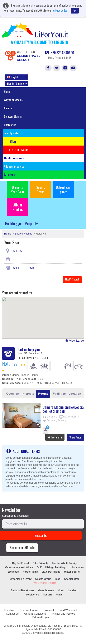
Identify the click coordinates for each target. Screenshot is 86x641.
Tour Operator (11, 133)
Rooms (43, 393)
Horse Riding (30, 571)
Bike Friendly (40, 563)
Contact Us (10, 124)
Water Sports (72, 571)
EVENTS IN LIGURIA (44, 583)
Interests (28, 393)
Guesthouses (46, 590)
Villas (59, 594)
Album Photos (18, 207)
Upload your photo (63, 189)
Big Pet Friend (20, 563)
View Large (76, 340)
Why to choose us (13, 100)
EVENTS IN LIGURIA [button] (18, 149)
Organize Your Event (17, 189)
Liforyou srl (36, 632)
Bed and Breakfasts (22, 590)
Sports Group (40, 189)
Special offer (71, 579)
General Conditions (35, 613)
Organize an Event (21, 579)
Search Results (23, 233)
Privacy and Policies (63, 613)
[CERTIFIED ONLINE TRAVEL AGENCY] (10, 55)
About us (9, 108)
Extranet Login (40, 617)
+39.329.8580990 (62, 52)
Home (7, 91)
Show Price (75, 437)
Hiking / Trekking (55, 567)
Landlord (73, 590)
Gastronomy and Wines (19, 567)
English (15, 77)
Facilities (59, 393)
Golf (39, 567)
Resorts (47, 594)
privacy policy (59, 10)
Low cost (49, 610)
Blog (57, 579)
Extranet (11, 174)
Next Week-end (68, 610)
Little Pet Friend (51, 571)
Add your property (14, 166)
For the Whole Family (64, 563)
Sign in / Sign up (15, 83)
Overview (12, 393)
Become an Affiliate (22, 547)
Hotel (61, 590)
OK (74, 10)
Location (74, 393)
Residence (32, 594)
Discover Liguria (13, 116)
